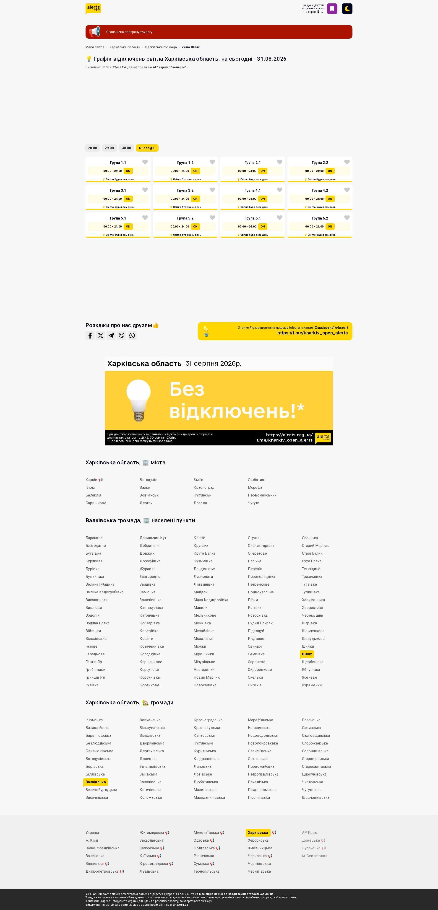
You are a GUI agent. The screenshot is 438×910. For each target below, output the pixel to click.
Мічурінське (204, 662)
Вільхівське (96, 638)
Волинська (95, 856)
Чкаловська (312, 782)
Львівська (149, 871)
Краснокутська (207, 728)
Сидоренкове (260, 669)
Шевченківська (316, 797)
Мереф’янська (260, 720)
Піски (253, 600)
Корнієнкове (151, 662)
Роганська (311, 720)
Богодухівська (98, 759)
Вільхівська (150, 735)
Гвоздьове (95, 654)
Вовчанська (150, 720)
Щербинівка (313, 662)
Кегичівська (150, 790)
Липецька (202, 766)
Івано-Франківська (102, 848)
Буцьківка (95, 576)
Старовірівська (315, 759)
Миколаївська (209, 832)
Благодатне (96, 545)
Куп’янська (203, 743)
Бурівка (92, 569)
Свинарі (255, 646)
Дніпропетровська (105, 871)
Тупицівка (311, 592)
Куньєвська (204, 735)
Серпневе (256, 662)
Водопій (92, 615)
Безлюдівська (98, 743)
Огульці (255, 538)
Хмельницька (260, 848)
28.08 (92, 148)
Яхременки (312, 685)
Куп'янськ (202, 495)
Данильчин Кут (153, 538)
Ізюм (90, 487)
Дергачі (146, 503)
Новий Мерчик (207, 677)
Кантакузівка (151, 607)
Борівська (95, 766)
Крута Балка (204, 553)
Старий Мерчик (315, 545)
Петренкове (259, 584)
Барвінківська (98, 735)
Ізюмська (94, 720)
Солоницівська (315, 751)
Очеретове (257, 553)
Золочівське (151, 600)
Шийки (308, 646)
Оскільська (258, 759)
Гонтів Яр (94, 662)
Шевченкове (313, 631)
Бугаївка (93, 553)
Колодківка (150, 654)
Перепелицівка (261, 576)
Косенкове (149, 685)
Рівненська (204, 856)
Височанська (97, 797)
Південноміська (262, 790)
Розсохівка (258, 615)
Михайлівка (204, 631)
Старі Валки (312, 553)
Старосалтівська (316, 766)
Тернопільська (206, 871)
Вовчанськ (149, 495)
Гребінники (95, 669)
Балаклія (93, 495)
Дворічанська (152, 743)
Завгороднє (150, 576)
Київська (151, 856)
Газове (92, 646)
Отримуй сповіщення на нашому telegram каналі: (293, 331)
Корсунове (149, 669)
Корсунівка (150, 677)
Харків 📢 (94, 480)
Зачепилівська (152, 766)
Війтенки (93, 631)
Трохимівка (312, 576)
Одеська (204, 840)
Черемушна (312, 615)
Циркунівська (314, 774)
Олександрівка (261, 545)
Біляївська (95, 774)
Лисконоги (203, 576)
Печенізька (258, 782)
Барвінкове (96, 503)
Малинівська (205, 790)
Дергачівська (152, 751)
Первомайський (262, 495)
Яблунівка (311, 669)
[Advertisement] (219, 105)
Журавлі (147, 569)
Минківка (202, 623)
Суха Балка (312, 561)
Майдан (200, 592)
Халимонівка (313, 600)
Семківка (256, 654)
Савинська (311, 728)
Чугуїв (254, 503)
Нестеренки (204, 669)
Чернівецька (259, 863)
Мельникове (205, 615)
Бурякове (94, 561)
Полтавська (207, 848)
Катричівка (149, 615)
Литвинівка (204, 584)
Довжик (147, 553)
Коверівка (149, 631)
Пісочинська (259, 797)
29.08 (109, 148)
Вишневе (94, 607)
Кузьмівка (203, 561)
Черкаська (260, 856)
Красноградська (208, 720)
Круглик (201, 545)
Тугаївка (309, 584)
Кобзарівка (150, 623)
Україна (92, 832)
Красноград (204, 487)
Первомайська (261, 766)
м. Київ (92, 840)
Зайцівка (147, 584)
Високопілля (96, 600)
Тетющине (311, 569)
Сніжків (255, 685)
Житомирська (155, 832)
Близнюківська (99, 751)
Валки (145, 487)
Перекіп (255, 569)
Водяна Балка (98, 623)
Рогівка (255, 607)
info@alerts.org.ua (124, 901)
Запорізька (152, 848)
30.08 (126, 148)
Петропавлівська (263, 774)
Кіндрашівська (207, 759)
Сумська (204, 863)
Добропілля (150, 545)
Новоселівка (205, 685)
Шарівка (309, 623)
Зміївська (148, 774)
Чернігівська (259, 871)
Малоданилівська (209, 797)
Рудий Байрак (260, 623)
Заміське (148, 592)
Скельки (255, 677)
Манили (200, 607)
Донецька (148, 759)
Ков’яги (146, 638)
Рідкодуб (256, 631)
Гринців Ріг (95, 677)
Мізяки (200, 646)
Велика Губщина (100, 584)
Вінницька (97, 863)
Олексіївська (259, 751)
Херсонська (258, 840)
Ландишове (204, 569)
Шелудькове (313, 638)
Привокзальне (261, 592)
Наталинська (259, 728)
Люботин (256, 480)
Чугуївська (312, 790)
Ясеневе (309, 677)
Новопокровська (263, 743)
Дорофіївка (150, 561)
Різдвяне (256, 638)
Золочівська (150, 782)
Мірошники (204, 654)
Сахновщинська (316, 735)
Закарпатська (151, 840)
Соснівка (310, 538)
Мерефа (255, 487)
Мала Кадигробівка (211, 600)
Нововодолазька (263, 735)
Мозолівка (203, 638)
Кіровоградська (157, 863)
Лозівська (203, 774)
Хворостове (312, 607)
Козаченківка (152, 646)
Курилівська (205, 751)
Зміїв (198, 480)
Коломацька (151, 797)
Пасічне (255, 561)
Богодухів (148, 480)
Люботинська (206, 782)
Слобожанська (315, 743)
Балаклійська (98, 728)
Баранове (94, 538)
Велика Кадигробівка (105, 592)
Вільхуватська (152, 728)
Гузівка (92, 685)
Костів (199, 538)
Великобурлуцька (101, 790)
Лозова (200, 503)
